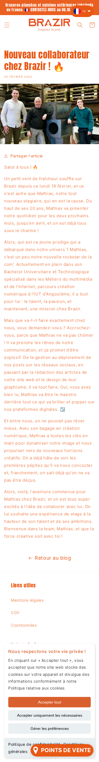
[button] (7, 25)
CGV (15, 612)
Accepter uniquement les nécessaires (49, 715)
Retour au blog (53, 558)
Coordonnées (24, 625)
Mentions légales (27, 600)
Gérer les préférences (50, 728)
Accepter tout (49, 702)
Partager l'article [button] (26, 155)
